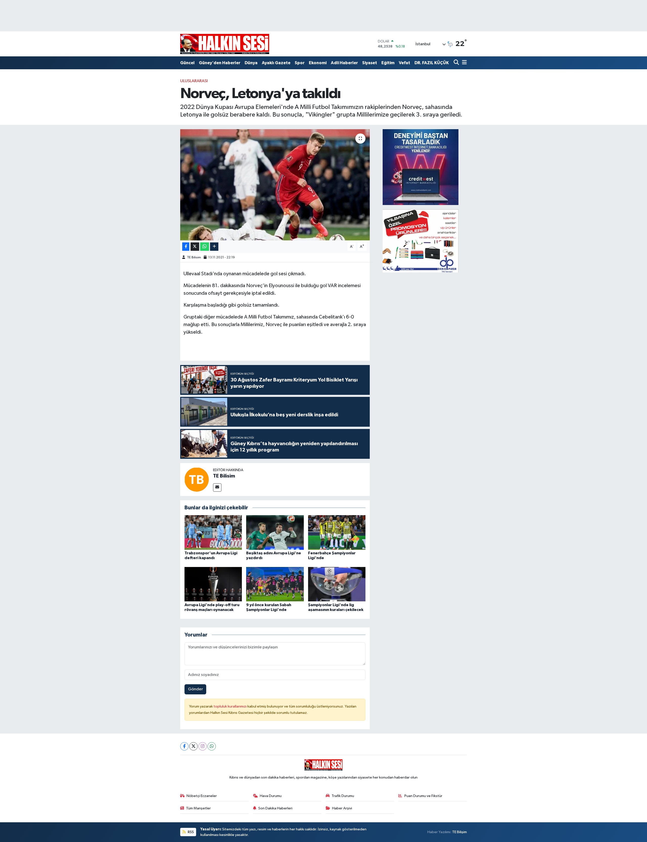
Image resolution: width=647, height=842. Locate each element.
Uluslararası (194, 81)
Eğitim (388, 63)
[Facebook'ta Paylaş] (185, 246)
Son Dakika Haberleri (275, 808)
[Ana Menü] (463, 62)
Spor (300, 63)
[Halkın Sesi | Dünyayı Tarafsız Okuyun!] (224, 43)
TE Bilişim (459, 832)
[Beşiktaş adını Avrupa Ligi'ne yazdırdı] (275, 532)
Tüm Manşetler (198, 808)
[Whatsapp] (211, 746)
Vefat (404, 63)
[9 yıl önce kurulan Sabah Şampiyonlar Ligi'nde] (275, 584)
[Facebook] (184, 746)
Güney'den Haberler (219, 63)
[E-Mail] (217, 487)
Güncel (187, 63)
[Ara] (457, 62)
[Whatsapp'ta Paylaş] (204, 246)
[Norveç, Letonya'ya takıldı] (275, 184)
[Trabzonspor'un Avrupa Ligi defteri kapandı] (213, 532)
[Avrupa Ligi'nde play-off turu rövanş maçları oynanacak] (213, 584)
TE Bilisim (194, 257)
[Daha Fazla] (214, 246)
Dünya (251, 63)
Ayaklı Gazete (276, 63)
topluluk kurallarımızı (230, 706)
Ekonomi (318, 63)
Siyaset (369, 63)
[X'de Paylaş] (195, 246)
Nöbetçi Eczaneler (202, 796)
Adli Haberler (344, 63)
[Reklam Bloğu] (420, 167)
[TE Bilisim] (196, 479)
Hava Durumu (271, 796)
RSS (190, 832)
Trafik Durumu (343, 796)
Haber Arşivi (342, 808)
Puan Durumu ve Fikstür (423, 796)
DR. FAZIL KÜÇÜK (431, 63)
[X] (193, 746)
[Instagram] (202, 746)
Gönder (195, 689)
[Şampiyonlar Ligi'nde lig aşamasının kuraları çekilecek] (337, 584)
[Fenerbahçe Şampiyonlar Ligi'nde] (337, 532)
